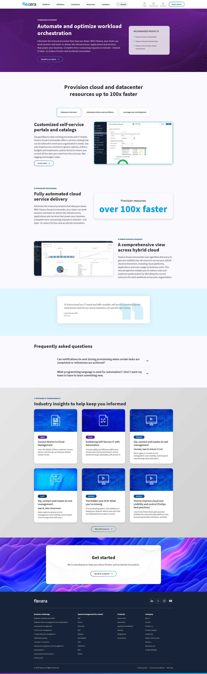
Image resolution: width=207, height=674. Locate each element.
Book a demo (176, 4)
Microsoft (81, 626)
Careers (148, 622)
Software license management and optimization (51, 622)
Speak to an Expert (102, 574)
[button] (69, 112)
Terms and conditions (157, 668)
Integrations (121, 634)
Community (153, 6)
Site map (170, 668)
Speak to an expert (48, 59)
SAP (79, 630)
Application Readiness (125, 626)
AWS (79, 642)
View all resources (102, 529)
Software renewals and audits (44, 618)
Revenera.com (150, 646)
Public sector (38, 658)
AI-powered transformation (44, 654)
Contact (163, 6)
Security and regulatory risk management (49, 646)
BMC (79, 650)
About (147, 618)
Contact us (149, 626)
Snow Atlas (121, 622)
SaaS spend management (43, 626)
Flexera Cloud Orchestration (146, 41)
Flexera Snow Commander (146, 37)
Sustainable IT (39, 650)
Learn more (42, 163)
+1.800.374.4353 (151, 650)
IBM (79, 618)
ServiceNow (82, 638)
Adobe (80, 654)
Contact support (151, 630)
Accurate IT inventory (41, 642)
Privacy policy (142, 668)
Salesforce (81, 646)
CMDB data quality (40, 638)
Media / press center (152, 638)
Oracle (80, 622)
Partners (148, 642)
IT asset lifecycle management (45, 634)
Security (120, 630)
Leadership (149, 634)
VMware (80, 634)
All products (121, 638)
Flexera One (121, 618)
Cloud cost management (43, 630)
